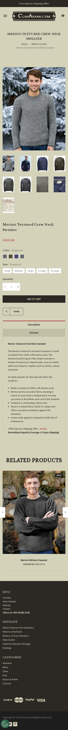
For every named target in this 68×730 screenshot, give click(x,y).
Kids (5, 675)
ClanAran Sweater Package (17, 643)
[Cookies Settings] (5, 723)
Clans (5, 671)
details (43, 428)
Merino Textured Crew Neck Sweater (36, 47)
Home (25, 44)
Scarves (7, 683)
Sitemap (7, 647)
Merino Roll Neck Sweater (34, 560)
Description (34, 324)
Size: (12, 264)
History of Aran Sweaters (16, 635)
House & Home (10, 679)
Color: (13, 250)
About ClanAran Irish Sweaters (18, 627)
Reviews (34, 332)
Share (16, 311)
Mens (5, 667)
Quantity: (8, 279)
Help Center (9, 639)
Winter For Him (39, 44)
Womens (7, 663)
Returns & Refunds (12, 631)
